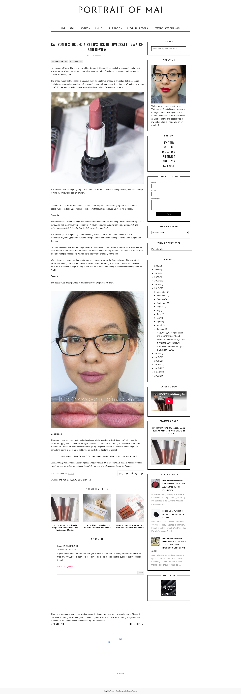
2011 (156, 372)
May (159, 318)
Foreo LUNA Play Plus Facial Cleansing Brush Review (173, 514)
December (161, 292)
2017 (156, 288)
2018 (156, 284)
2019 (156, 281)
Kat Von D (88, 206)
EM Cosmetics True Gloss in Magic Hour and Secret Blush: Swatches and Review (168, 431)
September (162, 303)
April (159, 322)
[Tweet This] (127, 474)
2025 (156, 266)
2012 (156, 368)
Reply (141, 572)
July (158, 310)
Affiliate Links (76, 62)
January (160, 329)
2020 (156, 277)
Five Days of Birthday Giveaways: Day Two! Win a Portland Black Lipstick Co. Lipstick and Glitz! (168, 544)
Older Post (135, 624)
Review (73, 479)
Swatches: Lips (85, 479)
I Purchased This (59, 62)
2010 (156, 376)
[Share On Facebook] (132, 474)
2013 (156, 365)
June (159, 314)
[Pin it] (142, 474)
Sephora (101, 206)
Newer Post (59, 624)
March (159, 325)
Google (120, 674)
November (161, 296)
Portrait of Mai (120, 10)
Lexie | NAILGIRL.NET (67, 546)
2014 (156, 361)
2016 (156, 353)
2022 (156, 270)
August (160, 307)
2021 (156, 273)
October (160, 299)
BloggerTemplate (132, 691)
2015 (156, 357)
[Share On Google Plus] (137, 474)
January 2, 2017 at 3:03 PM (66, 549)
